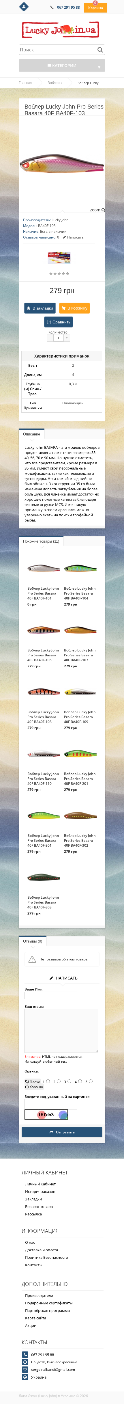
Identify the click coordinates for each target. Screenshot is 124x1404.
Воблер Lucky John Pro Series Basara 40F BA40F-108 (43, 717)
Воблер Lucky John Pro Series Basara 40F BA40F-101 (43, 593)
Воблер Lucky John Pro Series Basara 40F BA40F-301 (43, 840)
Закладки (33, 1199)
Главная (25, 83)
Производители (39, 1295)
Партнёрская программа (47, 1310)
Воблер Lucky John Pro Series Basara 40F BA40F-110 (43, 778)
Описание (31, 434)
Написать (75, 237)
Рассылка (33, 1214)
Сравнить (61, 322)
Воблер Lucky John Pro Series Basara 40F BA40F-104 (80, 593)
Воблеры (55, 83)
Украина (38, 1377)
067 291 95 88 (68, 7)
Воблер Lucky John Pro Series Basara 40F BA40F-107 (80, 655)
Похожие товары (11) (41, 541)
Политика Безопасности (46, 1257)
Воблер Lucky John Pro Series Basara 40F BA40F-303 (43, 902)
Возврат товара (39, 1206)
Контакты (33, 1264)
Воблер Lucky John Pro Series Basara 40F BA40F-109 (80, 717)
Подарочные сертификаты (49, 1303)
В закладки (43, 308)
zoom (96, 210)
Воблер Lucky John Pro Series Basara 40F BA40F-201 (80, 778)
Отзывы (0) (32, 941)
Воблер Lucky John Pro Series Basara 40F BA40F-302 (80, 840)
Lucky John (60, 219)
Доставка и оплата (41, 1249)
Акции (30, 1325)
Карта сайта (35, 1318)
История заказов (40, 1191)
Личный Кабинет (40, 1184)
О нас (30, 1242)
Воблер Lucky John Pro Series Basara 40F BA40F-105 (43, 655)
